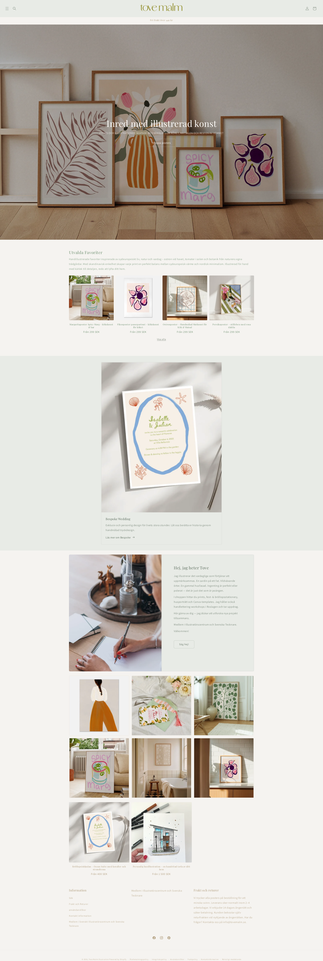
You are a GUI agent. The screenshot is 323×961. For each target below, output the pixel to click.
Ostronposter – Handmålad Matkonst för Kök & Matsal (185, 326)
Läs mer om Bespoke (118, 537)
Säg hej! (184, 644)
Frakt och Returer (78, 904)
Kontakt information (80, 915)
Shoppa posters (161, 142)
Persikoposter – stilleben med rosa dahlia (231, 326)
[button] (7, 8)
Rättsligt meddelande (231, 959)
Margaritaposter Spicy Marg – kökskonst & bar (91, 326)
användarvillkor (77, 909)
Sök (71, 897)
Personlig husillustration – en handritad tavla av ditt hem (161, 868)
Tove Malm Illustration (99, 959)
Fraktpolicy (193, 959)
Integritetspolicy (159, 959)
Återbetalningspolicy (139, 959)
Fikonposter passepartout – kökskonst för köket (138, 326)
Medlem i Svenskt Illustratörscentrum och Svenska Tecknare (96, 923)
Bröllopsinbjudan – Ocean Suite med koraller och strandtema (99, 868)
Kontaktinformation (210, 959)
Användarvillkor (177, 959)
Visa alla (161, 339)
